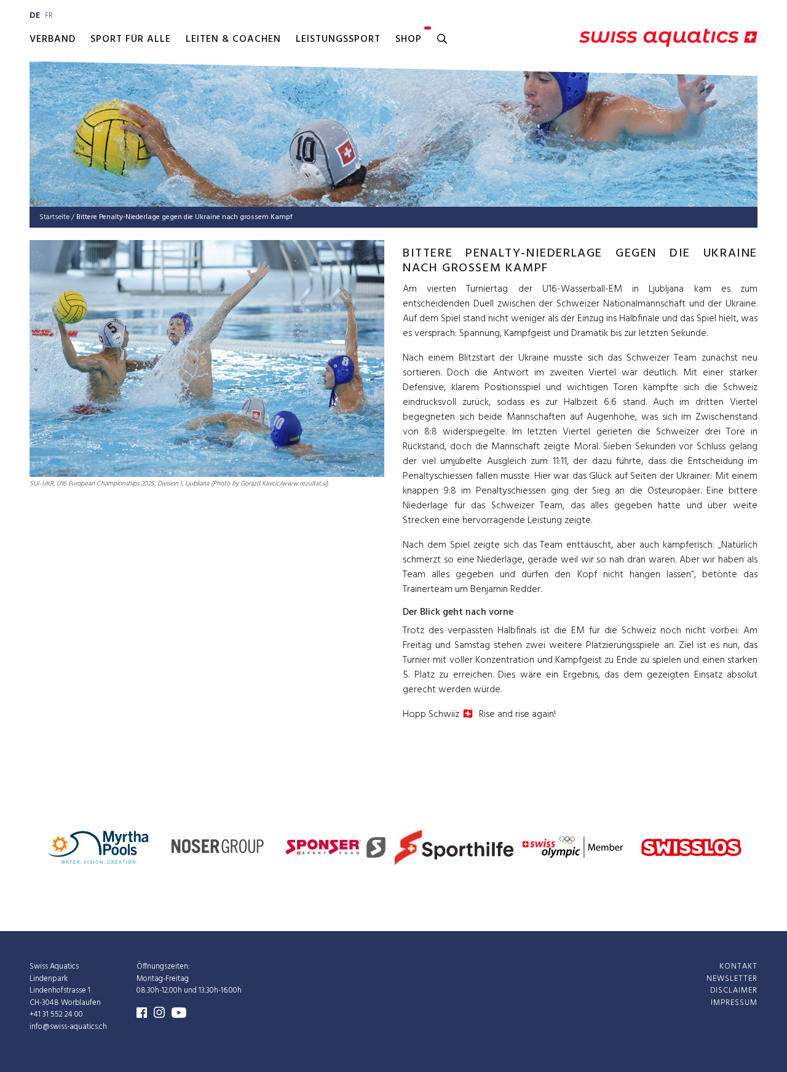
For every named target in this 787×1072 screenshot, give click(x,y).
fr (49, 15)
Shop (408, 39)
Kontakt (738, 966)
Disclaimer (733, 990)
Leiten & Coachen (233, 39)
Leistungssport (338, 39)
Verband (53, 39)
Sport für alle (130, 39)
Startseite (54, 217)
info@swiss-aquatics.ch (68, 1026)
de (35, 15)
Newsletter (731, 978)
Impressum (734, 1002)
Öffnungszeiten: (163, 966)
